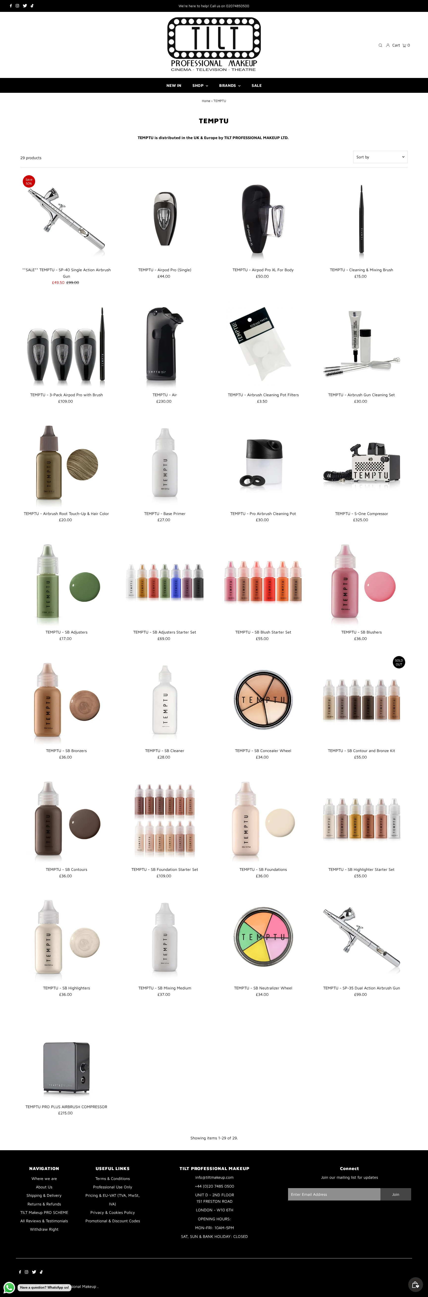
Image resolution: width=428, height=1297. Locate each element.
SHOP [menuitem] (198, 85)
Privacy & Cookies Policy (112, 1212)
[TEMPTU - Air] (165, 344)
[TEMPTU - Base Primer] (165, 462)
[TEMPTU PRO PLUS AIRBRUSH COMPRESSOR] (66, 1056)
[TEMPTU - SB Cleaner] (165, 700)
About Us (44, 1187)
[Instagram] (17, 6)
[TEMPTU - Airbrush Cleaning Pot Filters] (263, 344)
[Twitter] (25, 6)
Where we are (44, 1178)
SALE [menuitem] (257, 85)
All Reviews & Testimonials (44, 1221)
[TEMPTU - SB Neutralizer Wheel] (263, 937)
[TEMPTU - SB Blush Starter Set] (263, 581)
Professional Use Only (112, 1187)
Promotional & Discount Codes (112, 1221)
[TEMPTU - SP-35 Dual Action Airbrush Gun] (362, 937)
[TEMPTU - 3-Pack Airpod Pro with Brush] (66, 344)
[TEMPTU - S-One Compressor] (362, 462)
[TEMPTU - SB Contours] (66, 818)
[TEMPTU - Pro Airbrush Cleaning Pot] (263, 462)
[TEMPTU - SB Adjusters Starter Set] (165, 581)
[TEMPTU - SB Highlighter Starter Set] (362, 818)
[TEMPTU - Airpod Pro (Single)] (165, 219)
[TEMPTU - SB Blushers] (362, 581)
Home (206, 101)
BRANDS (228, 85)
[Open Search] (380, 45)
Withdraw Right (44, 1229)
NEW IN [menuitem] (173, 85)
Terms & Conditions (112, 1178)
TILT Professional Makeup (74, 1286)
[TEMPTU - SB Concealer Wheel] (263, 700)
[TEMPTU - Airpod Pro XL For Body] (263, 219)
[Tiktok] (32, 6)
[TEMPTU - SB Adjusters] (66, 581)
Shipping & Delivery (44, 1195)
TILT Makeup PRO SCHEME (44, 1212)
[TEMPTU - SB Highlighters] (66, 937)
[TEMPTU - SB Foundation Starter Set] (165, 818)
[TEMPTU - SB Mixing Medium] (165, 937)
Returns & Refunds (44, 1204)
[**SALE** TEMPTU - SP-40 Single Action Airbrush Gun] (66, 219)
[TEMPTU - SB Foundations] (263, 818)
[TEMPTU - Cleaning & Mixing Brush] (362, 219)
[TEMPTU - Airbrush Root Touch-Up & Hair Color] (66, 462)
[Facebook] (11, 6)
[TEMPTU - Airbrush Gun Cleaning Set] (362, 344)
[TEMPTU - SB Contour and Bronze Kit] (362, 700)
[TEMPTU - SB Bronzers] (66, 700)
